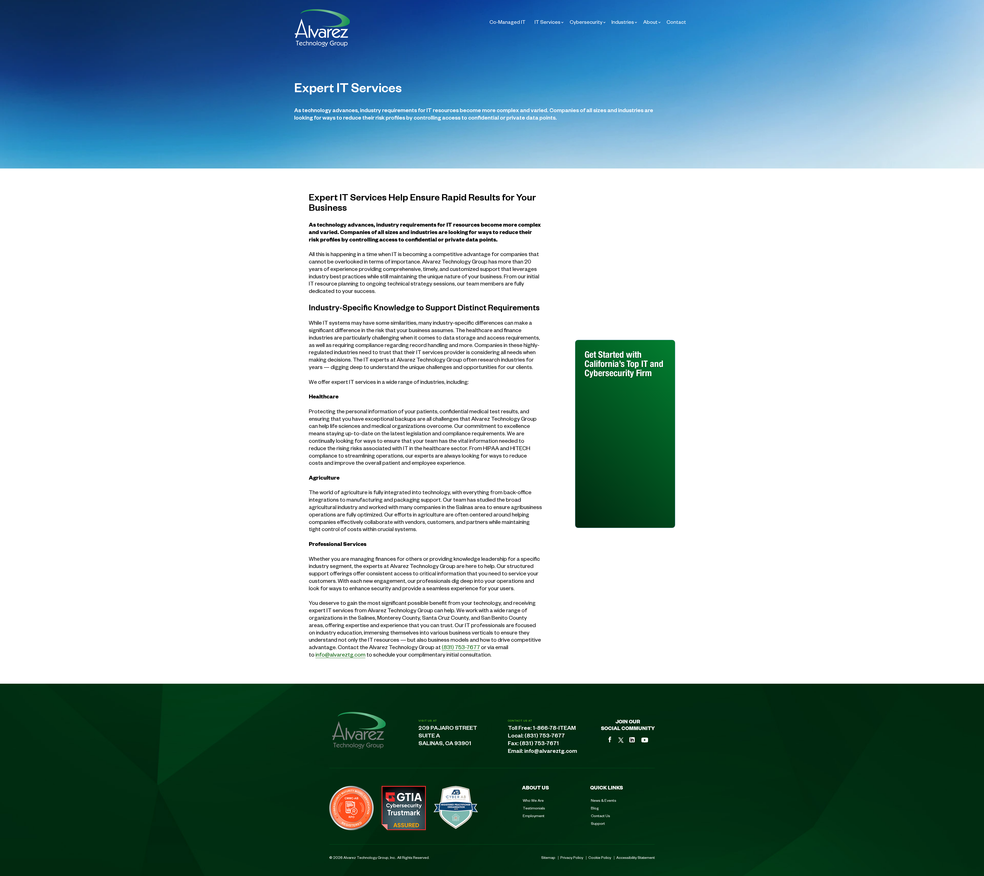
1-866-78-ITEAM (554, 729)
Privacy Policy (571, 857)
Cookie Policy (599, 857)
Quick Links (606, 787)
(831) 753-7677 (461, 646)
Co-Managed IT (507, 21)
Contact (676, 21)
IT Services (547, 21)
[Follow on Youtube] (645, 740)
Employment (534, 815)
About (650, 21)
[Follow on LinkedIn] (632, 739)
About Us (535, 787)
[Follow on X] (621, 740)
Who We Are (533, 800)
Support (598, 823)
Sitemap (548, 857)
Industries (622, 21)
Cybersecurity (586, 21)
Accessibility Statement (635, 857)
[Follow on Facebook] (610, 739)
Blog (595, 808)
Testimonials (534, 808)
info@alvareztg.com (340, 654)
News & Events (603, 800)
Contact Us (600, 815)
